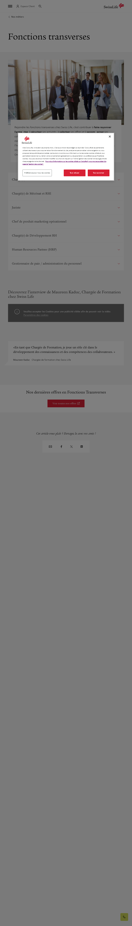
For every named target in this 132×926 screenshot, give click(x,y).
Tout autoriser (98, 173)
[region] (66, 157)
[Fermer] (109, 136)
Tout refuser (74, 173)
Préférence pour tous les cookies (37, 173)
